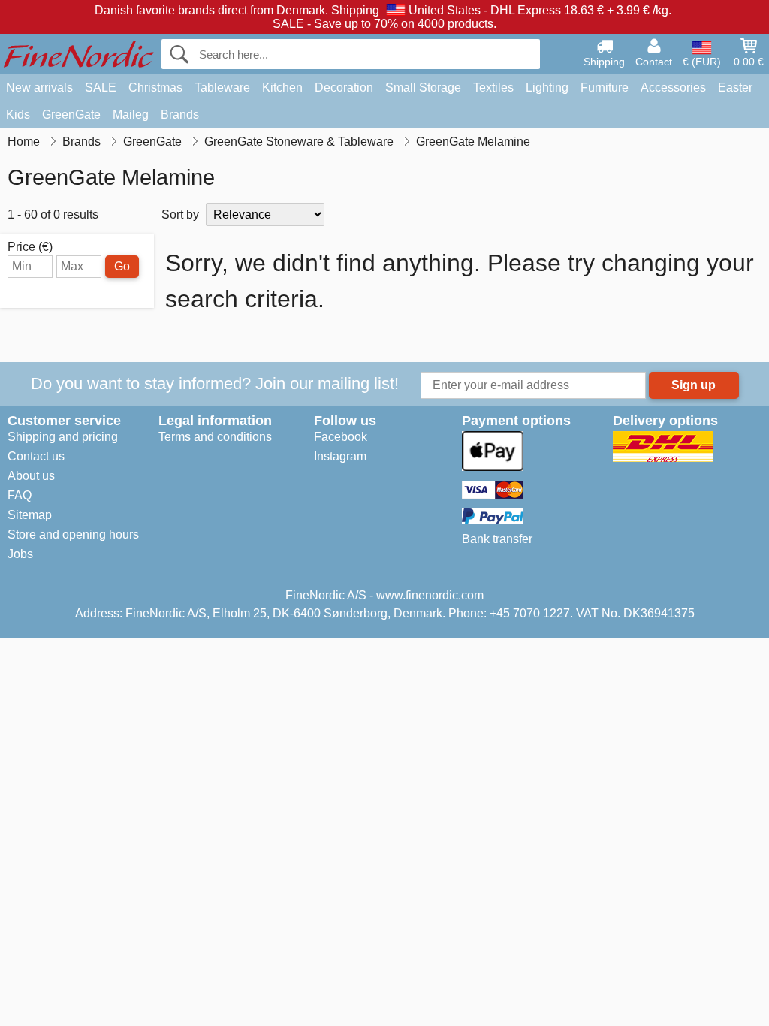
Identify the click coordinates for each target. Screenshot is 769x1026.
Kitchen (282, 87)
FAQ (20, 495)
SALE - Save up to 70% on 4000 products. (384, 23)
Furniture (605, 87)
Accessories (673, 87)
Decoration (344, 87)
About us (31, 475)
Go (122, 266)
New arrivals (39, 87)
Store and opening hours (73, 534)
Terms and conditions (215, 436)
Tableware (222, 87)
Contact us (36, 456)
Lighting (547, 87)
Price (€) (30, 247)
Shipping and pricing (63, 436)
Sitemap (30, 514)
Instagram (340, 456)
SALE (100, 87)
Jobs (20, 554)
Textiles (493, 87)
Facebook (340, 436)
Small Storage (423, 87)
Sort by (180, 214)
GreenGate (71, 114)
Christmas (155, 87)
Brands (180, 114)
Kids (18, 114)
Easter (735, 87)
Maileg (131, 114)
